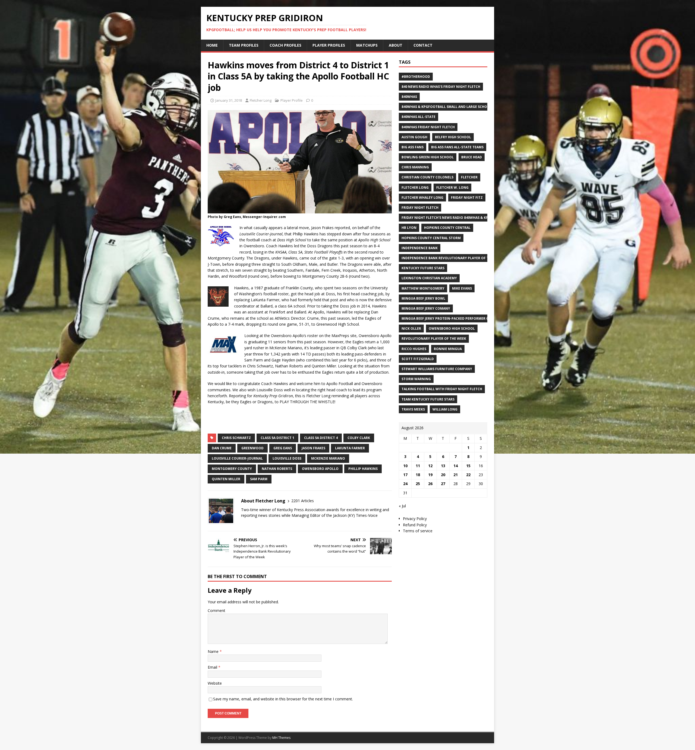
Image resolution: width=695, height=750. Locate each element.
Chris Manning (415, 167)
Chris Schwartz (236, 437)
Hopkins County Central (447, 227)
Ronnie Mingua (448, 349)
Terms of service (417, 530)
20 (443, 474)
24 (405, 483)
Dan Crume (222, 448)
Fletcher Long (260, 100)
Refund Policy (415, 524)
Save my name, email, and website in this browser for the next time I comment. (283, 698)
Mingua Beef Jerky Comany (426, 308)
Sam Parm (258, 479)
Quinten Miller (226, 479)
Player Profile (291, 100)
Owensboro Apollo (320, 468)
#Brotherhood (416, 76)
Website (215, 683)
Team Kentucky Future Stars (428, 399)
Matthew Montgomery (423, 288)
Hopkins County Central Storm (431, 238)
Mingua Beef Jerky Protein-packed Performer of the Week (455, 318)
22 (468, 474)
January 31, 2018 (228, 100)
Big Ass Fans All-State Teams (457, 147)
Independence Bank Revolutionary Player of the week (452, 258)
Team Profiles (243, 45)
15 (468, 465)
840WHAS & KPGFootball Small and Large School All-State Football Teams (471, 106)
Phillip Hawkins (363, 468)
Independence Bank (420, 248)
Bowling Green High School (428, 157)
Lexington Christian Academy (429, 278)
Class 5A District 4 (321, 437)
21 (455, 474)
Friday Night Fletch (420, 207)
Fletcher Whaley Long (422, 197)
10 (405, 465)
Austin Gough (414, 137)
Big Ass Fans (413, 147)
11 (418, 465)
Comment (216, 610)
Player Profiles (328, 45)
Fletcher (469, 177)
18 (418, 474)
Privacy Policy (415, 518)
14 (455, 465)
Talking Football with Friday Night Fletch (442, 389)
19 (430, 474)
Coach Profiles (285, 45)
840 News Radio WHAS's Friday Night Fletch (441, 86)
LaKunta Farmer (350, 448)
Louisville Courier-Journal (237, 458)
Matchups (367, 45)
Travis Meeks (413, 409)
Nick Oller (411, 328)
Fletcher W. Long (452, 187)
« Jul (402, 505)
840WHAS (409, 96)
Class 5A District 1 (277, 437)
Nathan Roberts (277, 468)
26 (430, 483)
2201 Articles (302, 500)
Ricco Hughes (414, 349)
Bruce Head (471, 157)
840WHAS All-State (418, 116)
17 (405, 474)
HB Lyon (409, 227)
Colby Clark (359, 437)
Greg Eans (282, 448)
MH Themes (281, 737)
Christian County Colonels (427, 177)
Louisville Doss (287, 458)
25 (418, 483)
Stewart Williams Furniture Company (437, 369)
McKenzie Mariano (328, 458)
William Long (444, 409)
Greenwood (252, 448)
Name (214, 651)
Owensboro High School (452, 328)
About (395, 45)
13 (443, 465)
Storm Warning (416, 379)
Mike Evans (462, 288)
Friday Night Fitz (467, 197)
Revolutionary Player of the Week (434, 338)
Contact (422, 45)
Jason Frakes (313, 448)
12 (430, 465)
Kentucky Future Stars (423, 268)
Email (213, 667)
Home (212, 45)
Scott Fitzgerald (418, 359)
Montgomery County (232, 468)
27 (443, 483)
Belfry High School (453, 137)
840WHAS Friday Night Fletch (428, 127)
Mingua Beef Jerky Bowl (423, 298)
